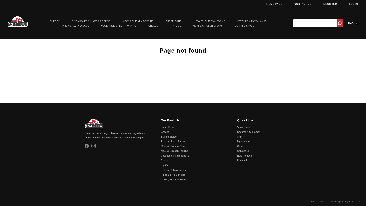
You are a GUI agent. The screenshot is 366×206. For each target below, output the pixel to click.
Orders (241, 146)
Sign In (241, 136)
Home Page (274, 4)
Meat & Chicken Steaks (174, 146)
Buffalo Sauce (169, 136)
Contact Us (302, 4)
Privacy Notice (245, 160)
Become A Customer (248, 131)
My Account (243, 141)
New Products (245, 155)
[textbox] (315, 23)
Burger (164, 160)
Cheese (165, 131)
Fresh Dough (168, 127)
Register (330, 4)
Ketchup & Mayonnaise (174, 170)
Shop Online (244, 127)
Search (340, 23)
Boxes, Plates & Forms (174, 179)
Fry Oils (165, 165)
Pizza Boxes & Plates (173, 174)
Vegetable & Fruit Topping (175, 155)
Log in (353, 4)
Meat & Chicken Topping (174, 151)
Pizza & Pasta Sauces (173, 141)
